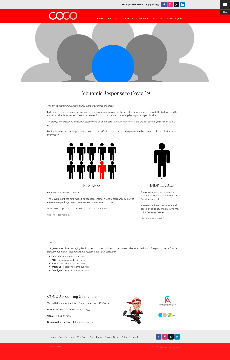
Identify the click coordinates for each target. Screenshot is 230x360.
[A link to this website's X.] (176, 4)
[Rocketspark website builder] (166, 347)
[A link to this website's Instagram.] (170, 4)
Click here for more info (153, 218)
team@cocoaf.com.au (133, 4)
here (82, 256)
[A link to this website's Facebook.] (164, 4)
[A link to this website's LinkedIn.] (182, 4)
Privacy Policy (55, 346)
